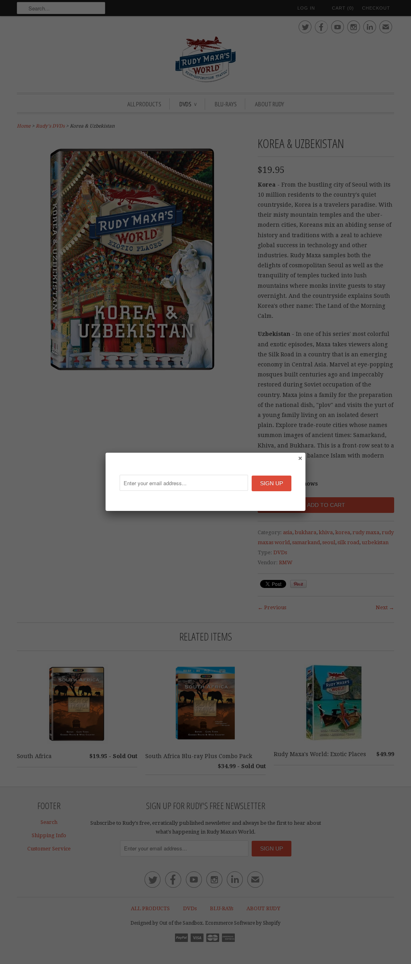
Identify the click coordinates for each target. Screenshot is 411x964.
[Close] (299, 458)
